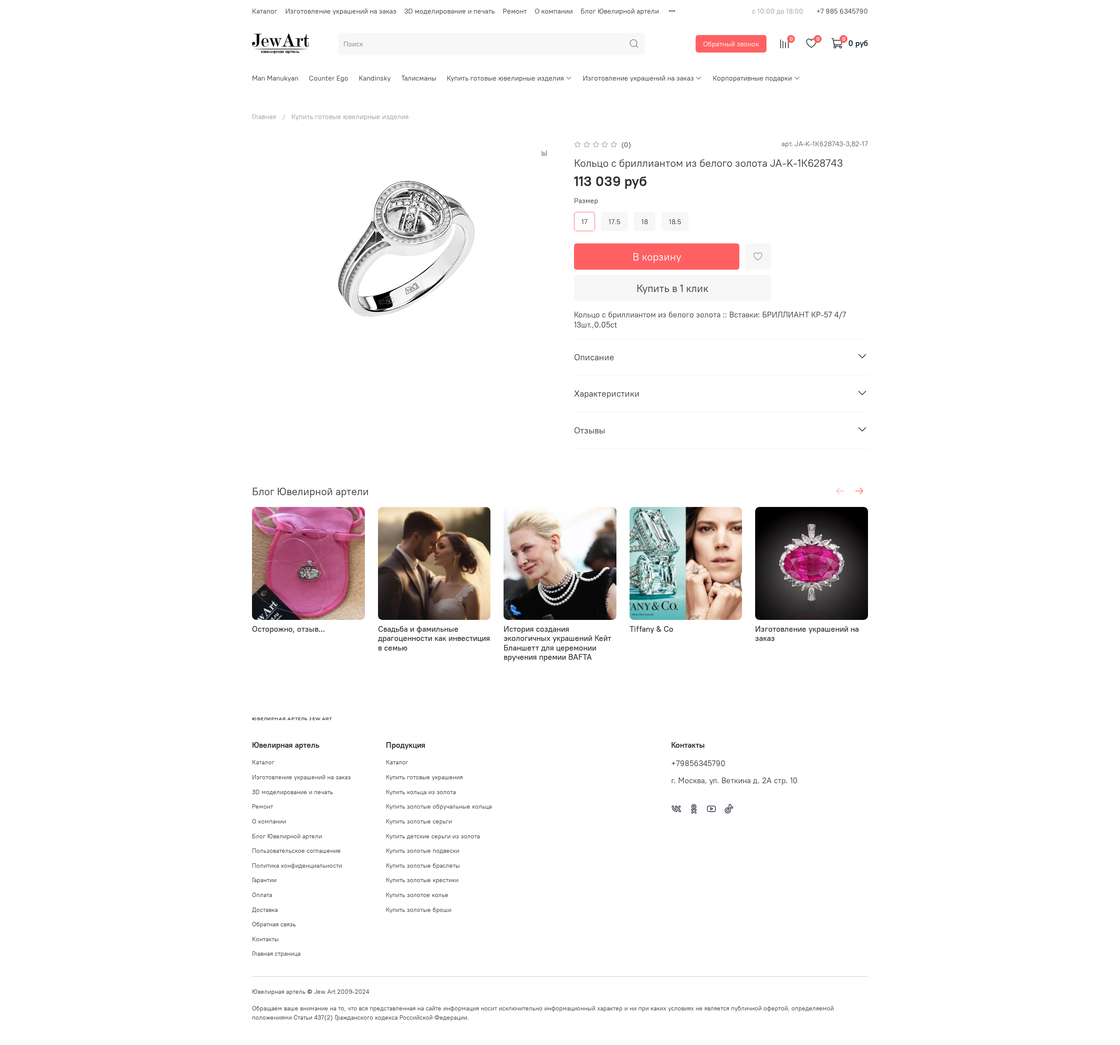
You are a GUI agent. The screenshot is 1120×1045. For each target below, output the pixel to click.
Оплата (262, 895)
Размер (586, 201)
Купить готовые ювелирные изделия (505, 78)
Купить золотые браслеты (423, 865)
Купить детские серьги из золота (433, 836)
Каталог (264, 11)
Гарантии (264, 880)
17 (584, 221)
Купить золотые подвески (422, 851)
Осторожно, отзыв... (288, 629)
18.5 (675, 221)
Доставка (265, 910)
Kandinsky (375, 78)
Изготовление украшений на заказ (340, 11)
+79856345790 (698, 763)
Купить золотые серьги (419, 821)
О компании (554, 11)
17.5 (614, 221)
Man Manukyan (275, 78)
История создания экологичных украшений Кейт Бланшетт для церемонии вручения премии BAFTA (557, 643)
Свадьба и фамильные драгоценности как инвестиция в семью (434, 638)
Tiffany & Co (651, 629)
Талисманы (418, 78)
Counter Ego (328, 78)
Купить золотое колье (417, 895)
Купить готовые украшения (424, 777)
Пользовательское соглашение (296, 851)
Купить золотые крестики (422, 880)
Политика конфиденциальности (297, 865)
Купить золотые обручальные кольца (439, 806)
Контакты (265, 939)
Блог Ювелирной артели (620, 11)
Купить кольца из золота (421, 792)
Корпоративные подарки (752, 78)
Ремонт (515, 11)
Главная (264, 116)
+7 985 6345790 (842, 11)
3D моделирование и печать (449, 11)
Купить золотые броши (419, 910)
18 (644, 221)
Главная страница (276, 953)
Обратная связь (274, 924)
